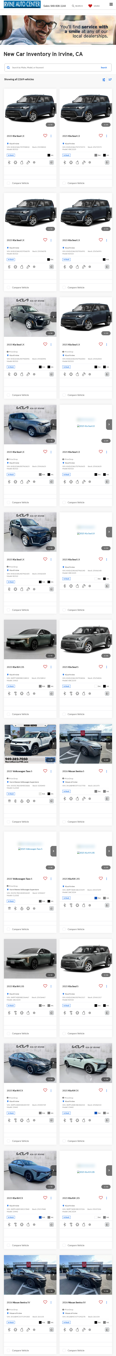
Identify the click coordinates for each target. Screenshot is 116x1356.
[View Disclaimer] (34, 162)
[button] (8, 31)
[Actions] (51, 135)
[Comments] (52, 162)
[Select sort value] (109, 79)
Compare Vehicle (20, 183)
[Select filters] (104, 79)
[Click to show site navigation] (111, 4)
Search (104, 67)
